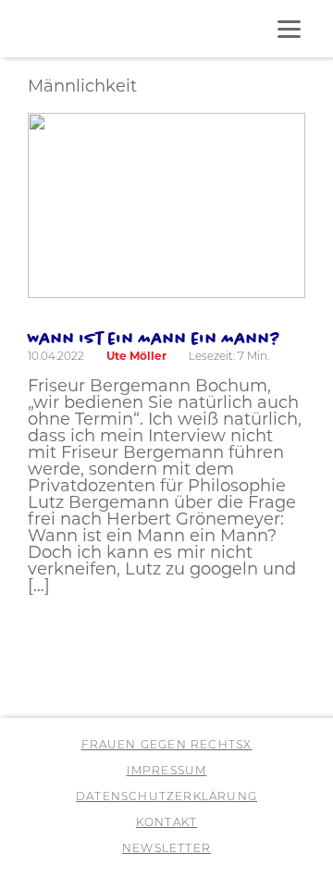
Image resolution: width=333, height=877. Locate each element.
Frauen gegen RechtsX (167, 745)
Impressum (167, 771)
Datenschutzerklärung (166, 797)
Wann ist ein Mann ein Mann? (154, 337)
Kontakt (166, 823)
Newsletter (166, 849)
